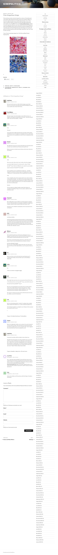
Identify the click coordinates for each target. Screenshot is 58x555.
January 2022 (38, 208)
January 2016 (38, 362)
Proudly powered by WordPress (8, 552)
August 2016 (38, 347)
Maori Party (45, 50)
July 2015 (38, 375)
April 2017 (38, 330)
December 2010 (39, 492)
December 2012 (39, 441)
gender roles (15, 87)
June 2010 (38, 505)
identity (21, 87)
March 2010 (38, 512)
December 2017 (39, 313)
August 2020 (38, 244)
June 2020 (38, 249)
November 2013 (39, 418)
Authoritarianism (45, 15)
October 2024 (38, 138)
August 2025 (38, 118)
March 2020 (38, 255)
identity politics (45, 37)
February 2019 (38, 283)
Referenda (45, 71)
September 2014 (39, 396)
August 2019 (38, 270)
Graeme (9, 141)
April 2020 (38, 253)
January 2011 (38, 490)
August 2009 (38, 527)
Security (45, 76)
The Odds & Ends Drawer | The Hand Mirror (18, 316)
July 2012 (38, 452)
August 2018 (38, 296)
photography (8, 88)
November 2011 (39, 469)
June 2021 (38, 223)
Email (4, 414)
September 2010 (39, 499)
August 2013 (38, 424)
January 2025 (38, 131)
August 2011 (38, 475)
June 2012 (38, 454)
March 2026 (38, 103)
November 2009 (39, 520)
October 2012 (38, 445)
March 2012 (38, 460)
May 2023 (38, 174)
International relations (45, 42)
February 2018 (38, 309)
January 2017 (38, 336)
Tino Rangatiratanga (45, 83)
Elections (45, 26)
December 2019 (39, 261)
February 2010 (39, 514)
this (17, 270)
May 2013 (38, 430)
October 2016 (38, 343)
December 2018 (39, 287)
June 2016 (38, 351)
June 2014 (38, 403)
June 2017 (38, 326)
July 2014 (38, 400)
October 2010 (38, 497)
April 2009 (38, 535)
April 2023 (38, 176)
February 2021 (38, 232)
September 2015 (39, 370)
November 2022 (39, 187)
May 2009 (38, 533)
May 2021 (38, 225)
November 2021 (39, 212)
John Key (45, 45)
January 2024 (38, 157)
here (20, 270)
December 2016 (39, 338)
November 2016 (39, 341)
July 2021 (38, 221)
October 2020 (38, 240)
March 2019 (38, 281)
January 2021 (38, 234)
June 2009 (38, 531)
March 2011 (38, 486)
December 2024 (39, 133)
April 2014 (38, 407)
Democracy (45, 22)
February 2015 (38, 385)
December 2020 (39, 236)
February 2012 (38, 462)
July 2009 (38, 529)
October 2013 (38, 420)
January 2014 (38, 413)
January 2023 (38, 182)
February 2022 (38, 206)
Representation (45, 73)
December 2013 (39, 415)
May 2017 (38, 328)
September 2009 (39, 524)
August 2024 (38, 142)
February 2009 (39, 539)
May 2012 (38, 456)
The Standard (45, 82)
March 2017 (38, 332)
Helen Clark (45, 34)
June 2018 (38, 300)
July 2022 (38, 195)
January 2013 (38, 439)
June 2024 (38, 146)
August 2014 (38, 398)
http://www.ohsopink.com (11, 364)
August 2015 (38, 373)
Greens (45, 32)
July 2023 (38, 170)
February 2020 (39, 257)
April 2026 (38, 101)
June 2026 (38, 97)
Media (45, 52)
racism (45, 68)
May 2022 (38, 200)
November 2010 (39, 494)
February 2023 (39, 180)
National (45, 56)
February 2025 (39, 129)
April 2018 (38, 304)
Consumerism (8, 87)
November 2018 (39, 289)
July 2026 (38, 95)
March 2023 (38, 178)
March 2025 (38, 127)
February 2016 (38, 360)
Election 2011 (45, 25)
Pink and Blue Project (24, 23)
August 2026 (38, 93)
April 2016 (38, 356)
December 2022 (39, 185)
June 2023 (38, 172)
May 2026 (38, 99)
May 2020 (38, 251)
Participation (45, 62)
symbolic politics (45, 78)
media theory (45, 54)
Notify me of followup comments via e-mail (12, 405)
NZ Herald (45, 59)
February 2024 (39, 155)
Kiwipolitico (12, 4)
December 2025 (39, 110)
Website (5, 420)
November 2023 (39, 161)
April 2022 (38, 202)
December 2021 (39, 210)
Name (5, 408)
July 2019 (38, 272)
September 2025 (39, 116)
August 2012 (38, 450)
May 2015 (38, 379)
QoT (8, 276)
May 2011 (38, 482)
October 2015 (38, 368)
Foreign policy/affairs (45, 29)
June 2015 (38, 377)
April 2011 (38, 484)
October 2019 (38, 266)
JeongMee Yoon (26, 87)
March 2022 (38, 204)
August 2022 (38, 193)
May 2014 (38, 405)
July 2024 (38, 144)
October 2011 (38, 471)
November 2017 (39, 315)
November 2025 (39, 112)
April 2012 (38, 458)
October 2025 (38, 114)
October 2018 (38, 291)
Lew (12, 13)
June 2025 (38, 120)
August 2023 (38, 167)
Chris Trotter (45, 18)
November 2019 (39, 264)
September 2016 (39, 345)
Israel (45, 43)
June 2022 (38, 197)
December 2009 (39, 518)
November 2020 (39, 238)
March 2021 (38, 229)
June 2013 (38, 428)
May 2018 (38, 302)
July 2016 (38, 349)
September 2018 (39, 294)
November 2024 (39, 135)
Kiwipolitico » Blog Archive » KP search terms (19, 351)
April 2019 (38, 279)
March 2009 (38, 537)
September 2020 (39, 242)
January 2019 (38, 285)
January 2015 (38, 388)
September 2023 (39, 165)
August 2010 (38, 501)
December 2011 (39, 467)
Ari (7, 252)
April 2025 (38, 125)
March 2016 (38, 358)
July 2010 (38, 503)
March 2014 (38, 409)
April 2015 (38, 381)
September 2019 (39, 268)
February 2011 (38, 488)
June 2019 (38, 274)
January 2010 (38, 516)
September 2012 (39, 447)
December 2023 (39, 159)
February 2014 (38, 411)
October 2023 (38, 163)
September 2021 (39, 217)
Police (45, 65)
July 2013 (38, 426)
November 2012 (39, 443)
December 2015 (39, 364)
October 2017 (38, 317)
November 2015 (39, 366)
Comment (5, 388)
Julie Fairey (9, 100)
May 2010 (38, 507)
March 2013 (38, 435)
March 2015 (38, 383)
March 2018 (38, 306)
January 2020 (38, 259)
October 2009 (38, 522)
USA (45, 87)
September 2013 (39, 422)
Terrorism (45, 80)
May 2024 (38, 148)
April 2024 (38, 150)
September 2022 (39, 191)
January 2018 (38, 311)
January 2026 (38, 108)
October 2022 (38, 189)
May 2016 (38, 353)
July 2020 (38, 247)
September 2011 (39, 473)
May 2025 (38, 123)
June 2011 (38, 479)
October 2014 (38, 394)
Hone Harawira (45, 35)
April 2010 (38, 509)
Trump (45, 85)
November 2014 (39, 392)
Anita (8, 124)
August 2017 (38, 321)
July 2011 (38, 477)
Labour (45, 49)
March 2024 (38, 152)
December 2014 (39, 390)
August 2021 (38, 219)
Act (45, 13)
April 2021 (38, 227)
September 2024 (39, 140)
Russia (45, 74)
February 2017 (38, 334)
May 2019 (38, 276)
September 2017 (39, 319)
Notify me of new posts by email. (10, 427)
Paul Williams (10, 112)
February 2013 (38, 437)
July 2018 (38, 298)
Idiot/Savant (45, 38)
